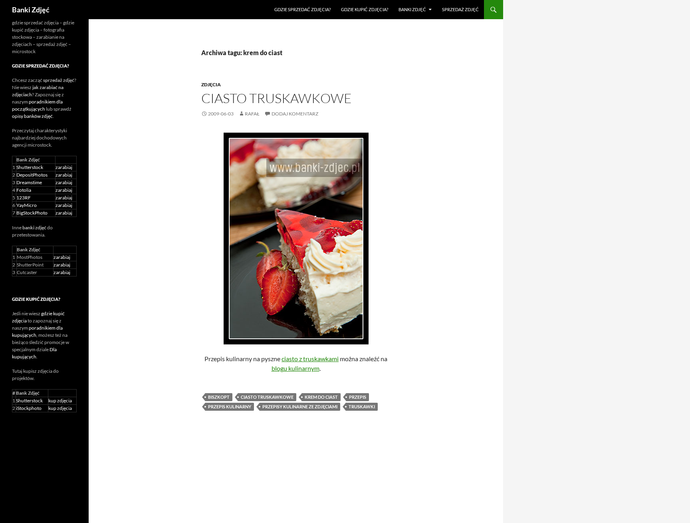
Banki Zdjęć (31, 9)
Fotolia (23, 190)
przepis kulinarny (229, 406)
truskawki (362, 406)
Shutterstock (29, 167)
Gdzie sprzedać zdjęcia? (302, 9)
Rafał (252, 114)
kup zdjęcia (60, 401)
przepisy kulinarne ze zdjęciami (299, 406)
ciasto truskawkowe (267, 397)
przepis (357, 397)
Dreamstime (29, 182)
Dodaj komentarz (295, 114)
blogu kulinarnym (295, 368)
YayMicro (26, 205)
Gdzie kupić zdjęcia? (364, 9)
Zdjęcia (211, 84)
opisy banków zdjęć (32, 116)
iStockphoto (29, 408)
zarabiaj (64, 167)
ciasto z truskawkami (310, 358)
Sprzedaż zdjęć (460, 9)
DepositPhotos (32, 175)
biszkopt (219, 397)
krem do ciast (321, 397)
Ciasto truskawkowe (276, 98)
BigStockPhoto (32, 213)
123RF (23, 198)
